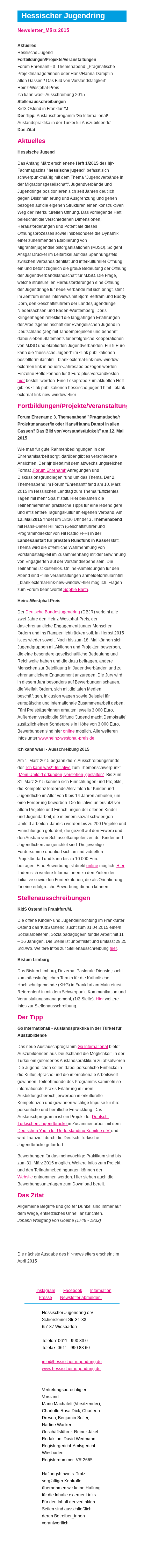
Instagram (45, 1290)
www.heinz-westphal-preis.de (66, 738)
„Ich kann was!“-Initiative (48, 767)
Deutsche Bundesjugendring (53, 612)
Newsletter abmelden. (81, 1297)
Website (25, 1177)
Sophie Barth (75, 589)
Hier (120, 865)
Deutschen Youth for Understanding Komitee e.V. (64, 1130)
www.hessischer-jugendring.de (71, 1368)
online (69, 731)
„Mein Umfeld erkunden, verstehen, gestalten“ (60, 774)
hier (21, 380)
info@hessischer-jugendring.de (72, 1361)
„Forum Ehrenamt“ (49, 470)
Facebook (72, 1290)
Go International (93, 1046)
